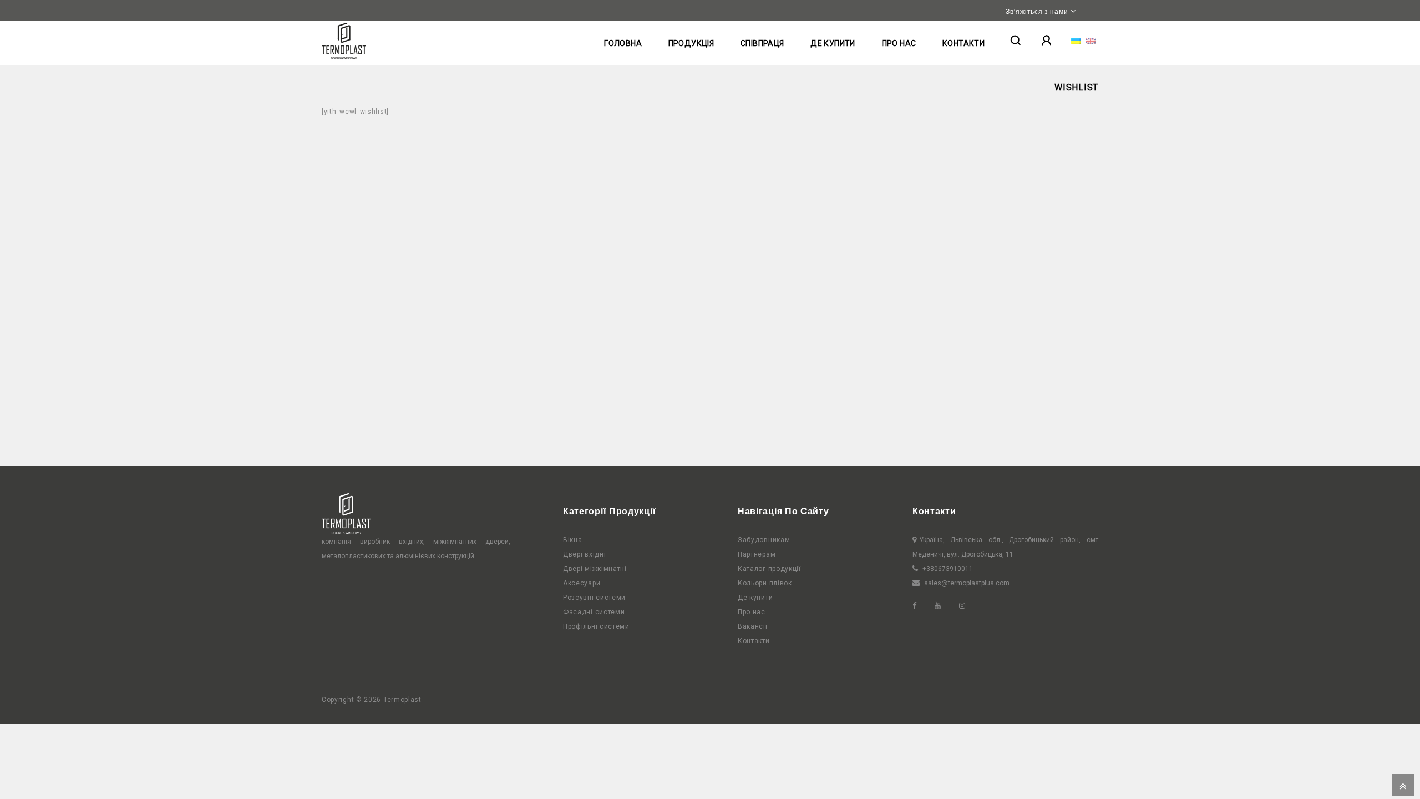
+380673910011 (947, 569)
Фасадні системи (594, 612)
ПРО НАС (899, 43)
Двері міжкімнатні (595, 569)
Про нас (751, 612)
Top (1403, 785)
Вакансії (753, 626)
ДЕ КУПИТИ (832, 43)
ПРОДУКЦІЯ (691, 43)
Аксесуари (581, 583)
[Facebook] (922, 606)
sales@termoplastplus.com (967, 583)
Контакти (754, 641)
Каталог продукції (769, 569)
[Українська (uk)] (1076, 40)
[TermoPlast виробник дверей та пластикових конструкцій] (344, 41)
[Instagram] (970, 606)
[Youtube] (946, 606)
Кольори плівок (765, 583)
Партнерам (756, 554)
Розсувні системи (594, 597)
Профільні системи (596, 626)
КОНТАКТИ (963, 43)
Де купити (755, 597)
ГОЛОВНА (623, 43)
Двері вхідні (584, 554)
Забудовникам (764, 540)
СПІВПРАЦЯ (762, 43)
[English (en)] (1091, 40)
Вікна (572, 540)
